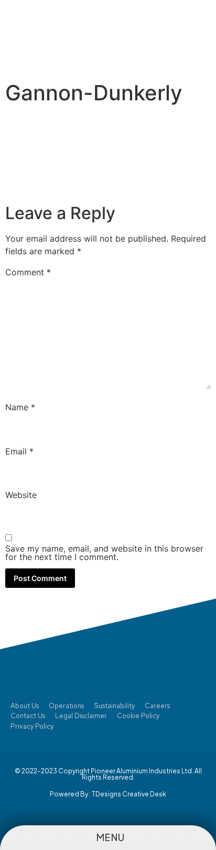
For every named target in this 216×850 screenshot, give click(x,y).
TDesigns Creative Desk (129, 794)
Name (20, 407)
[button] (191, 35)
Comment (28, 272)
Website (21, 495)
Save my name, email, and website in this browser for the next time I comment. (104, 552)
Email (19, 451)
